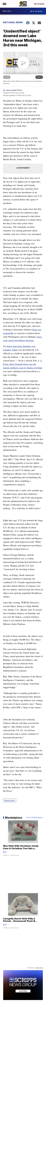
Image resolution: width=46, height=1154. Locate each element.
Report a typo (9, 800)
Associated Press (14, 90)
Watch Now (38, 4)
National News (13, 22)
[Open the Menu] (4, 4)
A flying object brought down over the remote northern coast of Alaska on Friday (22, 364)
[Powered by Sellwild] (39, 968)
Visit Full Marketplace (34, 817)
